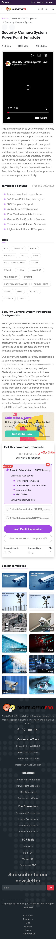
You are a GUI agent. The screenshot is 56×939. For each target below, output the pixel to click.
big (6, 248)
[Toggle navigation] (3, 9)
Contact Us (29, 933)
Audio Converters (28, 825)
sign (19, 291)
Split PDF (28, 852)
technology (10, 277)
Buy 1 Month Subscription (28, 529)
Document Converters (28, 813)
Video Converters (28, 831)
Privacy (28, 926)
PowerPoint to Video (28, 758)
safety (23, 298)
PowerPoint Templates (24, 18)
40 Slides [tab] (23, 46)
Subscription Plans (28, 798)
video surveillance (14, 263)
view (35, 256)
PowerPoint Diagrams (28, 785)
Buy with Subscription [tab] (28, 457)
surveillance (41, 284)
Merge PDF (28, 859)
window (18, 248)
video (35, 263)
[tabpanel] (28, 88)
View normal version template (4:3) (28, 538)
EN (32, 2)
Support (49, 2)
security (33, 291)
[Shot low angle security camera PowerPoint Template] (14, 664)
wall (24, 256)
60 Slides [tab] (41, 46)
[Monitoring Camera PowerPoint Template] (14, 601)
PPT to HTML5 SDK (28, 752)
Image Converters (28, 819)
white (33, 248)
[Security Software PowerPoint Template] (41, 664)
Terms (28, 930)
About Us (28, 915)
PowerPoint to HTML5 (28, 746)
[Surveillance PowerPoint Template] (41, 622)
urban (7, 270)
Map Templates (28, 792)
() (42, 9)
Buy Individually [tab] (28, 454)
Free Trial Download (43, 185)
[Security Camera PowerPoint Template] (41, 580)
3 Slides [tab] (6, 46)
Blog (28, 922)
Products (28, 919)
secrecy (8, 298)
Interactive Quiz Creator (28, 764)
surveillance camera (15, 284)
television (35, 270)
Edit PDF (28, 846)
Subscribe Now (22, 434)
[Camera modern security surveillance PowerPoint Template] (14, 643)
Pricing (40, 2)
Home (5, 18)
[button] (47, 9)
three (21, 270)
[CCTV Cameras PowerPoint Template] (41, 601)
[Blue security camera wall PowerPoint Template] (14, 685)
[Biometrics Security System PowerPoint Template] (41, 685)
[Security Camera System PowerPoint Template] (14, 580)
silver (7, 291)
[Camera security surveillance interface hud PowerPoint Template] (41, 643)
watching (9, 256)
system (28, 277)
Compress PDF (28, 865)
